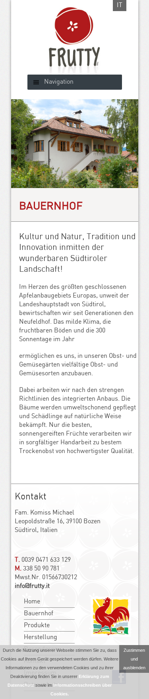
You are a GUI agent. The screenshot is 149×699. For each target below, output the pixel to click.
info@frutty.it (32, 586)
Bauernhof (38, 613)
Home (32, 601)
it (119, 5)
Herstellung (40, 637)
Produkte (37, 625)
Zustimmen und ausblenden (134, 659)
